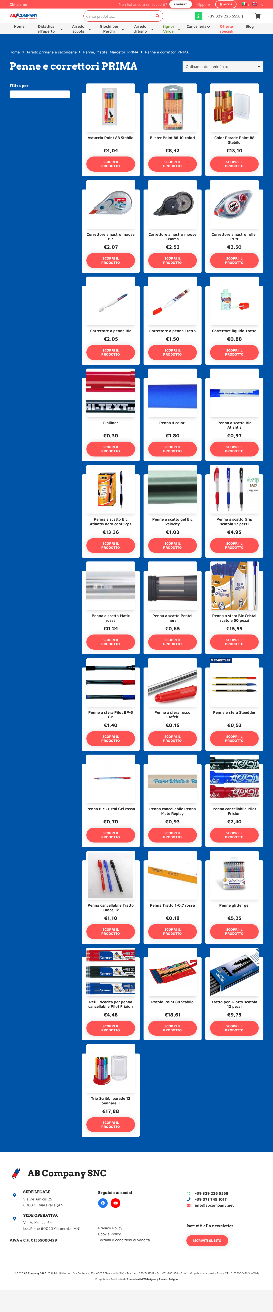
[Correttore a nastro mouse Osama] (172, 192)
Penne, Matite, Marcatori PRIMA (110, 52)
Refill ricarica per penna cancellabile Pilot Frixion (110, 1004)
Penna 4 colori (172, 423)
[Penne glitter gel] (234, 863)
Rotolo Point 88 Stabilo (172, 1002)
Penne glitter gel (234, 905)
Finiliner (110, 423)
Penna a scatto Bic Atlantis (234, 425)
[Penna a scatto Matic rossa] (110, 573)
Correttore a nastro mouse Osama (172, 236)
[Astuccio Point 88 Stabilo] (110, 95)
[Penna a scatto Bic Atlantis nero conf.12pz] (110, 477)
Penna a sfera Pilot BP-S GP (110, 714)
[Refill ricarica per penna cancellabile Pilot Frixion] (110, 960)
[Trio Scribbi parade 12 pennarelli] (110, 1056)
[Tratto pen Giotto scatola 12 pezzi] (234, 960)
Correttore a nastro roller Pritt (234, 236)
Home (15, 52)
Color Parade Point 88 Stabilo (234, 140)
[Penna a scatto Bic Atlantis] (234, 381)
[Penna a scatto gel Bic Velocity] (172, 477)
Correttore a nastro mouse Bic (111, 236)
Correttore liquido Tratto (234, 331)
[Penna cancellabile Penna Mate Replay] (172, 767)
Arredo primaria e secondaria (51, 52)
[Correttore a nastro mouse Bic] (110, 192)
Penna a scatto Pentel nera (172, 618)
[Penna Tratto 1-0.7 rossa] (172, 863)
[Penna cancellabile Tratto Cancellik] (110, 863)
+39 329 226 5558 (211, 1193)
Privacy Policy (110, 1228)
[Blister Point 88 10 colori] (172, 95)
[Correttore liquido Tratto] (234, 289)
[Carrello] (257, 16)
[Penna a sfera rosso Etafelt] (172, 670)
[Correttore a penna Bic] (110, 289)
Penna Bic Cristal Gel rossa (110, 809)
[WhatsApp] (198, 16)
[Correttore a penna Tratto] (172, 289)
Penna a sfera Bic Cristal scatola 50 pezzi (234, 618)
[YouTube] (115, 1203)
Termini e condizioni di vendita (124, 1240)
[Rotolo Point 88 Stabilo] (172, 960)
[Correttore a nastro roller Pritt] (234, 192)
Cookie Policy (109, 1234)
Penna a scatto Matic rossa (111, 618)
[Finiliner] (110, 381)
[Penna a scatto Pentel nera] (172, 573)
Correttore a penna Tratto (172, 331)
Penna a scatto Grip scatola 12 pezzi (234, 521)
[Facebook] (103, 1203)
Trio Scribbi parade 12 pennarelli (110, 1100)
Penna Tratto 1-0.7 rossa (172, 905)
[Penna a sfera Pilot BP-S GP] (110, 670)
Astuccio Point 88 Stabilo (111, 137)
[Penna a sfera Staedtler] (234, 670)
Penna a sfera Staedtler (234, 712)
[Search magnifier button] (157, 16)
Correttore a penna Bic (110, 331)
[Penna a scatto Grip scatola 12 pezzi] (234, 477)
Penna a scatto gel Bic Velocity (172, 521)
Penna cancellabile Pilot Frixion (234, 811)
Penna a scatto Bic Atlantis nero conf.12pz (110, 521)
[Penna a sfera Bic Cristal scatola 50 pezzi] (234, 573)
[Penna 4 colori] (172, 381)
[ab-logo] (24, 16)
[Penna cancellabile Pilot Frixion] (234, 767)
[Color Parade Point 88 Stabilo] (234, 95)
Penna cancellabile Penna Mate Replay (172, 811)
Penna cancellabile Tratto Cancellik (111, 907)
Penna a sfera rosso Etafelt (172, 714)
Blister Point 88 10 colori (172, 137)
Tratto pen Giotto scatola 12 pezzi (234, 1004)
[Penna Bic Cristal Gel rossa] (110, 767)
